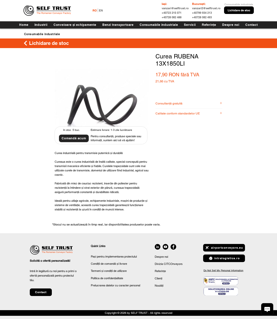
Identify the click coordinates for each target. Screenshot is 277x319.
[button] (190, 25)
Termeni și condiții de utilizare (109, 270)
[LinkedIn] (157, 247)
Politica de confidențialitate (107, 278)
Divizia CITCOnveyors (169, 263)
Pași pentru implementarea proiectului (114, 256)
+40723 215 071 (171, 12)
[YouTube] (165, 247)
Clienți (158, 278)
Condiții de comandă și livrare (109, 263)
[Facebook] (173, 247)
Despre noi (161, 256)
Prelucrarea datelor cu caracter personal (115, 285)
